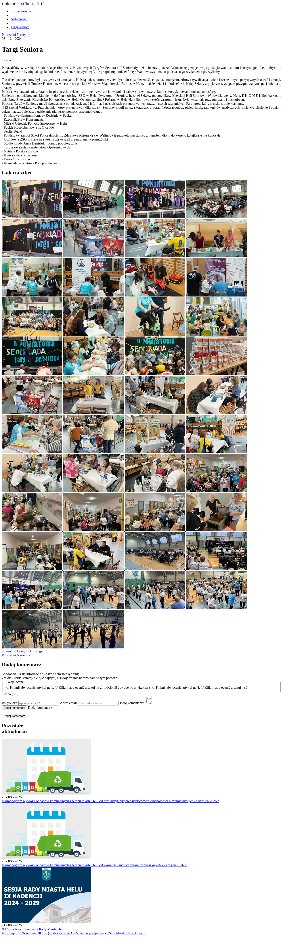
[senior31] (155, 491)
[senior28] (216, 452)
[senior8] (216, 256)
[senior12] (216, 295)
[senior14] (94, 334)
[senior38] (94, 569)
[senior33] (32, 530)
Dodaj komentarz (14, 716)
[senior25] (32, 452)
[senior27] (155, 452)
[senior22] (94, 412)
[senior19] (155, 373)
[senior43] (155, 608)
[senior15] (155, 334)
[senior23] (155, 412)
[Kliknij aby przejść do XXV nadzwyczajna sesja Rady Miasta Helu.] (46, 922)
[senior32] (216, 491)
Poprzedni (9, 34)
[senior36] (216, 530)
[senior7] (155, 256)
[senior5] (32, 256)
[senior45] (32, 647)
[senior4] (216, 217)
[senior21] (32, 412)
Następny (23, 34)
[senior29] (32, 491)
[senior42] (94, 608)
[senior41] (32, 608)
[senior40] (216, 569)
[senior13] (32, 334)
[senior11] (155, 295)
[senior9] (32, 295)
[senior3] (155, 217)
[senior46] (93, 647)
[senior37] (32, 569)
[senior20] (216, 373)
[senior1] (32, 217)
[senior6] (94, 256)
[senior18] (94, 373)
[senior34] (94, 530)
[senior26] (94, 452)
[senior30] (94, 491)
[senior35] (155, 530)
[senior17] (32, 373)
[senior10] (94, 295)
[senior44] (216, 608)
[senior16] (216, 334)
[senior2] (94, 217)
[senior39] (155, 569)
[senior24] (216, 412)
